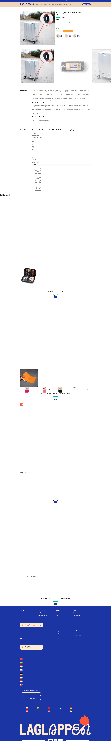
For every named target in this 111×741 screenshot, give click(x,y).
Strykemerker (65, 4)
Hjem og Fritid (59, 4)
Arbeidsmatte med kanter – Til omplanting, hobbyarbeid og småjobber (55, 598)
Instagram (57, 612)
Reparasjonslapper (39, 4)
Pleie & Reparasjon (52, 4)
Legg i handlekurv (68, 30)
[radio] (29, 390)
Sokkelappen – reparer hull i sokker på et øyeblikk (55, 496)
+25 (88, 389)
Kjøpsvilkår (75, 612)
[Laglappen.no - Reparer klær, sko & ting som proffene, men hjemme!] (27, 4)
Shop (21, 9)
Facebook (57, 615)
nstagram (58, 633)
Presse (21, 615)
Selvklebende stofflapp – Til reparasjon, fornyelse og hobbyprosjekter (55, 393)
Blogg (21, 638)
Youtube (57, 638)
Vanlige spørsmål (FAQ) (42, 615)
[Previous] (21, 46)
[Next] (24, 46)
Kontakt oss (40, 612)
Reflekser (71, 4)
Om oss (21, 612)
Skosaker (46, 4)
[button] (66, 1)
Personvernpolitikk (76, 615)
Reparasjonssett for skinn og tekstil (55, 291)
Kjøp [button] (55, 501)
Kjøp (55, 399)
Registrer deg (31, 698)
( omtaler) (63, 17)
